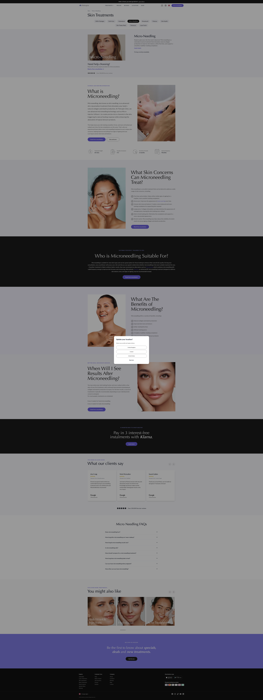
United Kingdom (131, 347)
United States (131, 356)
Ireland (131, 351)
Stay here (131, 360)
